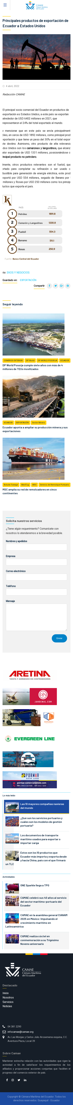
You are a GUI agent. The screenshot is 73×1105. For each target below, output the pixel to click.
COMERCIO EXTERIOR (13, 360)
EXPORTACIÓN (28, 280)
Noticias (7, 1006)
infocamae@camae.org (20, 1032)
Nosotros (8, 998)
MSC (34, 484)
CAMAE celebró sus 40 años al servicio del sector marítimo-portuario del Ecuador (43, 901)
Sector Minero (38, 422)
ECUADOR (64, 360)
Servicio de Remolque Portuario (54, 484)
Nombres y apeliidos (16, 541)
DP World (30, 360)
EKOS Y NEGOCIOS (18, 273)
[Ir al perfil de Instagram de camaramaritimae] (13, 1080)
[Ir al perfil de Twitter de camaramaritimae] (19, 1080)
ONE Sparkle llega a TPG (34, 885)
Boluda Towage (11, 484)
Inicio (6, 993)
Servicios (8, 1002)
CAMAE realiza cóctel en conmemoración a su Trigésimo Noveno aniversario (39, 939)
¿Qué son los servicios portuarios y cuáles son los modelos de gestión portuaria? (41, 821)
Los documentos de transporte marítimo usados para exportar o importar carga (40, 839)
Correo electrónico (16, 571)
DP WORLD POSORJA (47, 360)
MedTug (25, 484)
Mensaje (10, 601)
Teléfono (11, 586)
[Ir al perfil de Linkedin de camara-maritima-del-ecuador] (25, 1080)
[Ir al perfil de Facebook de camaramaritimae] (7, 1080)
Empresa (10, 556)
